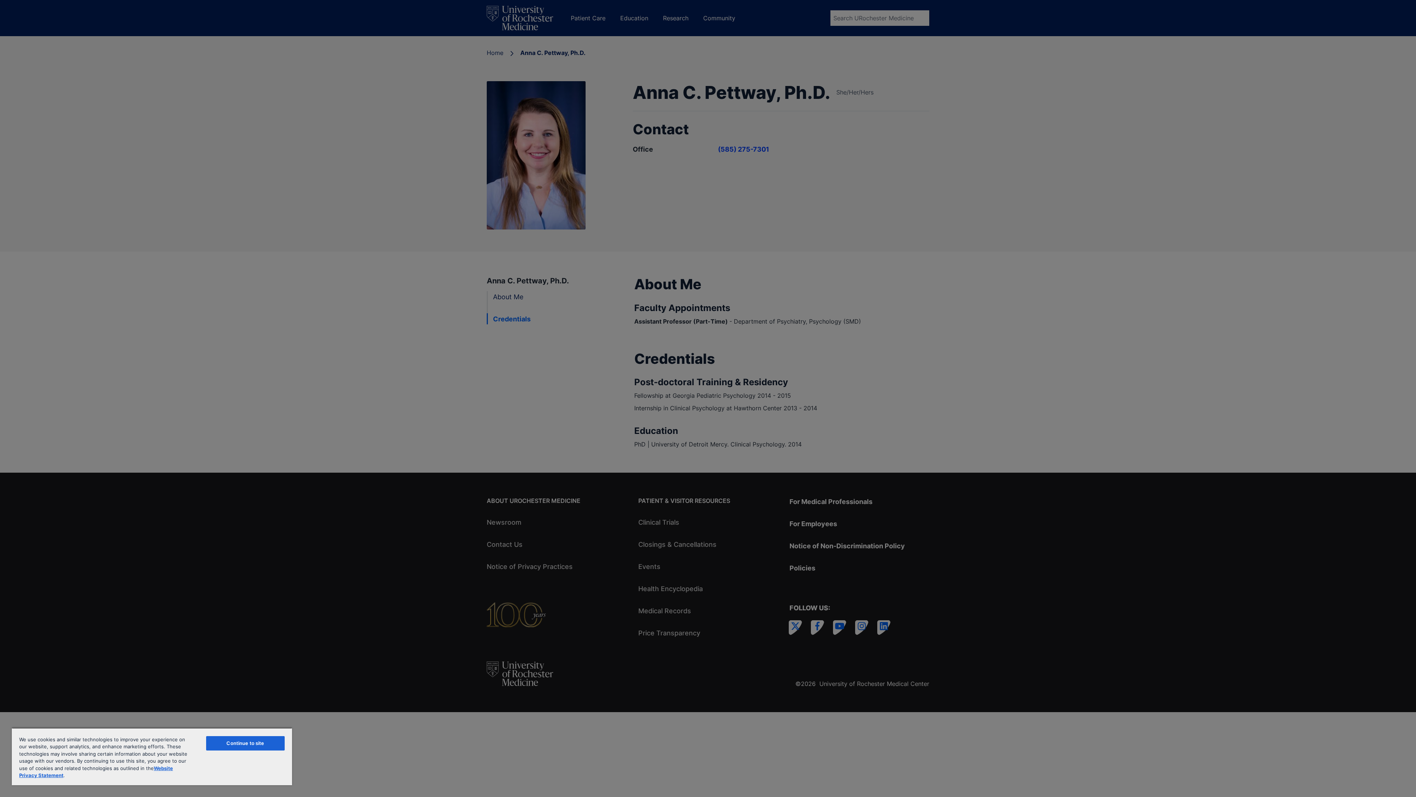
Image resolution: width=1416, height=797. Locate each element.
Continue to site (245, 743)
